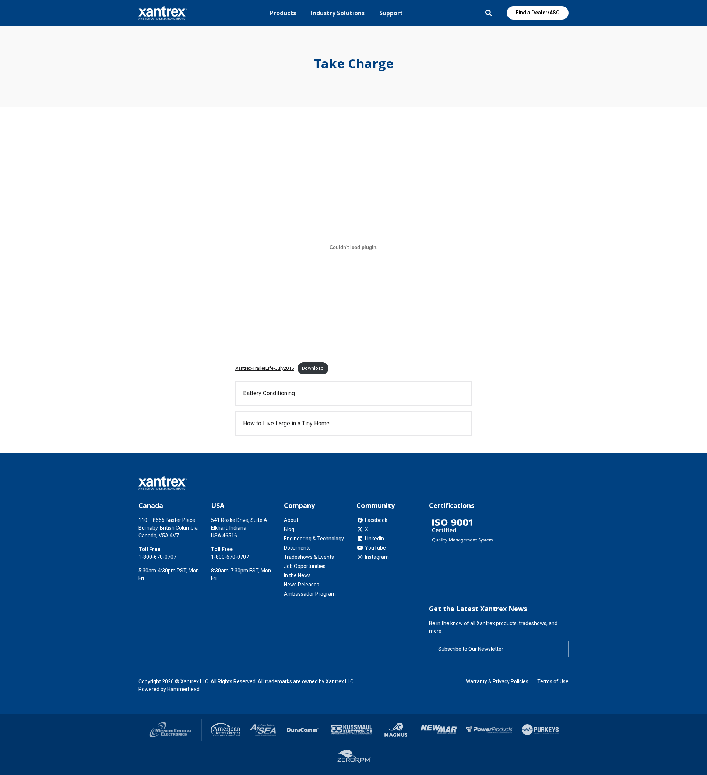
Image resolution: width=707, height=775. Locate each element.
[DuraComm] (303, 730)
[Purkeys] (540, 729)
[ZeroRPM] (353, 757)
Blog (289, 529)
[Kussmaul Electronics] (351, 730)
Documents (297, 548)
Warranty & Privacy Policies (497, 681)
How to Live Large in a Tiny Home (286, 423)
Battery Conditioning (269, 393)
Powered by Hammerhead (169, 689)
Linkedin (374, 538)
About (291, 520)
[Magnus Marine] (396, 730)
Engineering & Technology (314, 538)
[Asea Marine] (262, 729)
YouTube (375, 548)
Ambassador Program (310, 594)
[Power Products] (489, 730)
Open (488, 13)
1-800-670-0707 (157, 557)
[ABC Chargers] (225, 730)
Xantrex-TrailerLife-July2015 (264, 368)
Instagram (377, 557)
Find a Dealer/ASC (538, 12)
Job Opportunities (305, 566)
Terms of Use (553, 681)
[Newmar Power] (438, 730)
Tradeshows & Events (309, 557)
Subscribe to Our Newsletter (470, 649)
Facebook (376, 520)
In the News (297, 575)
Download (313, 368)
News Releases (301, 585)
